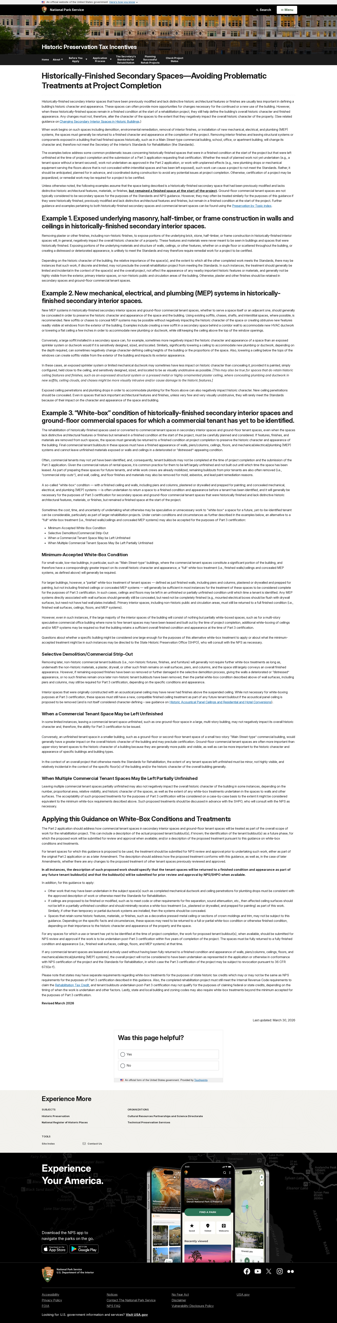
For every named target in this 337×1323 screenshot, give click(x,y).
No (129, 1065)
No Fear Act (180, 1294)
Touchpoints (201, 1080)
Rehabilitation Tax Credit (72, 985)
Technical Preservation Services (149, 1122)
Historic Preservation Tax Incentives (89, 47)
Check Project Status (174, 60)
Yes (129, 1054)
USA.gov (243, 1294)
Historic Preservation (56, 1116)
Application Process (100, 60)
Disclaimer (179, 1300)
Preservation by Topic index (251, 206)
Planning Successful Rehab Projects (150, 59)
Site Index (48, 1143)
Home (45, 59)
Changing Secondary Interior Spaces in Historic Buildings (99, 121)
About (56, 59)
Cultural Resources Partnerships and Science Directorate (165, 1116)
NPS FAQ (113, 1306)
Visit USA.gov (137, 1315)
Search (265, 10)
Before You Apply (75, 60)
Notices (112, 1294)
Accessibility (50, 1294)
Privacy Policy (52, 1300)
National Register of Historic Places (65, 1122)
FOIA (45, 1306)
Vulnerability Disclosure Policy (193, 1306)
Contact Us (94, 1143)
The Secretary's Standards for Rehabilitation (126, 59)
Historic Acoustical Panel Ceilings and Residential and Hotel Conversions (220, 702)
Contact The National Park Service (131, 1300)
